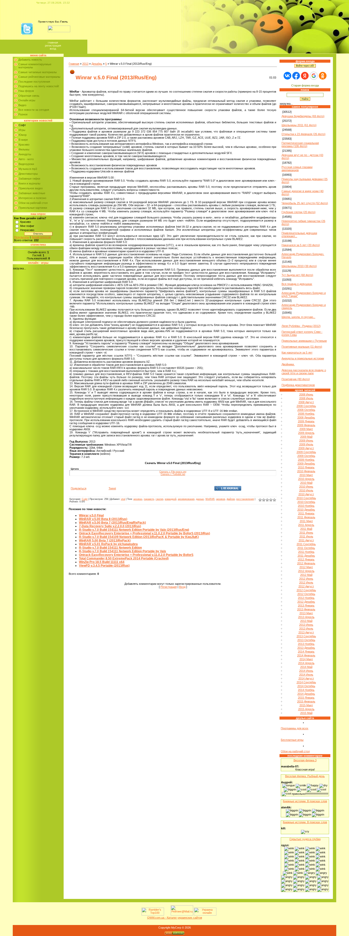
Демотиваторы (28, 173)
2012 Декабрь (306, 601)
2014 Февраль (306, 655)
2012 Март (306, 567)
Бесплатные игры (292, 739)
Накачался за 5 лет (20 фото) (301, 245)
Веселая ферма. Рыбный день (305, 776)
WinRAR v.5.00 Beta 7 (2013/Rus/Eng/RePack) (112, 522)
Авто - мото (26, 159)
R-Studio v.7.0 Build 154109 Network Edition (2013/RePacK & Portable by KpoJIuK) (139, 537)
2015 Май (306, 712)
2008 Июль (306, 398)
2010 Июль (306, 490)
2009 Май (306, 436)
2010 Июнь (306, 486)
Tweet (112, 488)
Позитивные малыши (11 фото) (302, 346)
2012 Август (306, 586)
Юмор (23, 134)
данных (200, 499)
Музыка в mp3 (28, 168)
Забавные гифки (29, 178)
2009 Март (306, 429)
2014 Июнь (306, 670)
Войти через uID (305, 65)
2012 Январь (306, 559)
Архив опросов (41, 237)
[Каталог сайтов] (167, 914)
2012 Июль (306, 582)
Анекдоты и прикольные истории (303, 358)
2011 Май (306, 528)
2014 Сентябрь (306, 682)
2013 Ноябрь (306, 643)
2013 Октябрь (306, 640)
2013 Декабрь (306, 647)
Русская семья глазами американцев (297, 169)
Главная (53, 42)
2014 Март (306, 659)
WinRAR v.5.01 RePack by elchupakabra (108, 544)
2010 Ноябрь (306, 505)
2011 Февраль (306, 517)
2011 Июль (306, 536)
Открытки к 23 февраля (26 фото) (303, 134)
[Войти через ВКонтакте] (287, 76)
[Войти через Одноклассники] (323, 76)
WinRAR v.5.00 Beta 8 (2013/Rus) (103, 519)
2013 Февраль (306, 609)
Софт (22, 125)
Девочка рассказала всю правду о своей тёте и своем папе (304, 372)
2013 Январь (306, 605)
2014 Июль (306, 674)
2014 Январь (306, 651)
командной (170, 499)
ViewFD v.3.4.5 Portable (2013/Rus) (104, 565)
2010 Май (306, 482)
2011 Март (306, 521)
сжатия (159, 499)
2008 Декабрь (306, 417)
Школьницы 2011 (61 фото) (299, 125)
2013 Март (306, 613)
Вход (53, 48)
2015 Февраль (306, 701)
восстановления (245, 499)
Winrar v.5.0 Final (91, 515)
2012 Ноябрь (306, 597)
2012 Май (306, 574)
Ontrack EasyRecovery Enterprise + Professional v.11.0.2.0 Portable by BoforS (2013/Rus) (144, 533)
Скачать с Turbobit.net (173, 474)
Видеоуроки (26, 164)
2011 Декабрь (306, 555)
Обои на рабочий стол (33, 202)
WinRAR (210, 499)
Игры (22, 129)
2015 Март (306, 705)
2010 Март (306, 475)
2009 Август (306, 448)
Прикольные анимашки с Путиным (304, 340)
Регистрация (53, 45)
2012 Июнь (306, 578)
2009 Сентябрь (306, 452)
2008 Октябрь (306, 409)
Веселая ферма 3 (305, 760)
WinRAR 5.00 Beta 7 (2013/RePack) (105, 540)
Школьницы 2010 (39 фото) (299, 266)
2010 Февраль (306, 471)
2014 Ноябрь (306, 689)
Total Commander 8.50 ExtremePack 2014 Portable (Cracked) (124, 558)
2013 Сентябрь (306, 636)
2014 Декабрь (306, 693)
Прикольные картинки (33, 207)
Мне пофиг (27, 225)
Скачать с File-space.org (172, 471)
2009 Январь (306, 421)
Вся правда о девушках (297, 283)
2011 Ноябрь (306, 551)
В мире (23, 139)
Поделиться (78, 488)
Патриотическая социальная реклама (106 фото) (300, 144)
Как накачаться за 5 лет (297, 352)
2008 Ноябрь (306, 413)
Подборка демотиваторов (298, 385)
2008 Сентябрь (306, 406)
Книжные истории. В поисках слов (305, 801)
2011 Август (306, 540)
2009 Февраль (306, 425)
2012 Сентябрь (306, 590)
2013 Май (306, 620)
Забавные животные (32, 193)
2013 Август (306, 632)
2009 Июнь (306, 440)
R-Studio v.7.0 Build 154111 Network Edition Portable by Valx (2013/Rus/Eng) (134, 530)
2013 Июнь (306, 624)
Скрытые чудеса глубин (305, 839)
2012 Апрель (306, 570)
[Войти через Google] (314, 76)
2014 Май (306, 666)
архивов (220, 499)
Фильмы (24, 149)
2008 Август (306, 402)
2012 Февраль (306, 563)
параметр (149, 499)
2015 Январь (306, 697)
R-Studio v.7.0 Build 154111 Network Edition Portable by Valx (122, 551)
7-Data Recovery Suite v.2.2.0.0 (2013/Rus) (110, 526)
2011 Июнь (306, 532)
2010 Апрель (306, 478)
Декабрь (96, 63)
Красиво (24, 144)
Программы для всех (294, 728)
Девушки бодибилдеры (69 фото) (303, 116)
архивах (137, 499)
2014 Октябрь (306, 686)
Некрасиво (27, 230)
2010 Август (306, 494)
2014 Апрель (306, 663)
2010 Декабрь (306, 509)
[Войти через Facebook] (296, 76)
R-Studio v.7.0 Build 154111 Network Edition (110, 547)
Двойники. (288, 364)
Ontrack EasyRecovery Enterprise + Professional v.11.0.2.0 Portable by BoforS (136, 555)
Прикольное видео (31, 188)
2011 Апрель (306, 524)
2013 (85, 63)
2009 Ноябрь (306, 459)
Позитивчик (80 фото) (296, 379)
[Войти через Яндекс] (305, 76)
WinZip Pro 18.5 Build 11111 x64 (101, 562)
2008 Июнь (306, 394)
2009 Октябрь (306, 455)
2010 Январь (306, 467)
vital (123, 499)
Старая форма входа (305, 85)
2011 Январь (306, 513)
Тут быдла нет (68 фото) (297, 275)
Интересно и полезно (32, 198)
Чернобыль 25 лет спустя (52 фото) (305, 203)
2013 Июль (306, 628)
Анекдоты (25, 154)
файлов (231, 499)
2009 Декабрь (306, 463)
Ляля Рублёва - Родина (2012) (301, 325)
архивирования (186, 499)
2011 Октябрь (306, 547)
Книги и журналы (29, 183)
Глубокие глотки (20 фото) (299, 212)
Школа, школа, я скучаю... (298, 316)
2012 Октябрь (306, 594)
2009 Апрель (306, 432)
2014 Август (306, 678)
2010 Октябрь (306, 501)
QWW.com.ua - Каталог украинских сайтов (174, 917)
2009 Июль (306, 444)
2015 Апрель (306, 709)
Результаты (21, 237)
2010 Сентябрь (306, 498)
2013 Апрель (306, 617)
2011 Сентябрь (306, 544)
